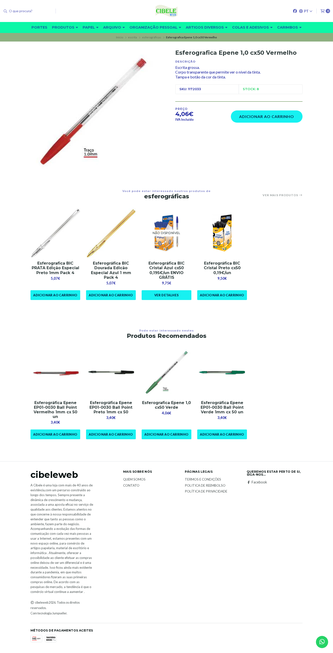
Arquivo (112, 27)
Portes (39, 27)
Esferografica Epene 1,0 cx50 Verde (166, 405)
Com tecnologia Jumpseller (48, 613)
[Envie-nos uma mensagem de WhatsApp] (322, 642)
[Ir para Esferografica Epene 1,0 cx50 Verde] (166, 372)
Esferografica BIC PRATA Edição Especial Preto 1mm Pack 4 (55, 268)
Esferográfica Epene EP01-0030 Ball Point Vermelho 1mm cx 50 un (55, 409)
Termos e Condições (203, 479)
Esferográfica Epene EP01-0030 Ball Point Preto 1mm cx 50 (110, 407)
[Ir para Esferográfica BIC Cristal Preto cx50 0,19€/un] (222, 233)
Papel (89, 27)
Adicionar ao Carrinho (266, 116)
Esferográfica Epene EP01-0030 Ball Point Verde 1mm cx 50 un (222, 407)
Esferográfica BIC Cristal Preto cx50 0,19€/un (222, 268)
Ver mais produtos (281, 195)
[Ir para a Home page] (166, 11)
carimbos (288, 27)
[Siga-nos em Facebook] (295, 11)
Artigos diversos (205, 27)
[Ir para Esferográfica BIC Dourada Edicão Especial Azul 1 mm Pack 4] (111, 233)
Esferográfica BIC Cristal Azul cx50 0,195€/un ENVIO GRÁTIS (166, 270)
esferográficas (151, 37)
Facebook (259, 482)
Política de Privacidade (206, 491)
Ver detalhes (166, 295)
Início (119, 37)
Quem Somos (134, 479)
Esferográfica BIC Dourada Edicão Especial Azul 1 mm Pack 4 (111, 270)
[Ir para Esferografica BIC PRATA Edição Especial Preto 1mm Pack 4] (55, 233)
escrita (132, 37)
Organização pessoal (153, 27)
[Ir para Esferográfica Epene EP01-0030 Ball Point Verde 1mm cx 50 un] (222, 372)
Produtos (63, 27)
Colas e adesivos (251, 27)
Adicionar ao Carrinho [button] (55, 295)
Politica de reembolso (205, 485)
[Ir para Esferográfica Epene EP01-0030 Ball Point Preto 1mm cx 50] (111, 372)
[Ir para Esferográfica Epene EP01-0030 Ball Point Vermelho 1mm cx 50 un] (55, 372)
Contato (131, 485)
